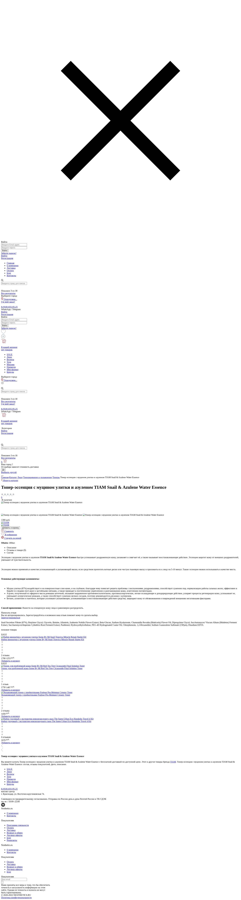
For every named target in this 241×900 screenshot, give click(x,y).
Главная (10, 263)
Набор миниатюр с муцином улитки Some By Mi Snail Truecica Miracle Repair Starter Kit (42, 639)
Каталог (13, 477)
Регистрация (7, 258)
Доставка (11, 268)
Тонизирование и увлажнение (37, 477)
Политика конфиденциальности (16, 897)
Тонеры (56, 477)
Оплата (10, 270)
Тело (9, 362)
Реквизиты (12, 840)
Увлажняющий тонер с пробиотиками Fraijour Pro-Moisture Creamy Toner (35, 695)
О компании (12, 265)
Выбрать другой (9, 472)
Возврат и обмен (15, 833)
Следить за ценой (12, 538)
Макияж (11, 364)
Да (3, 470)
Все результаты (8, 293)
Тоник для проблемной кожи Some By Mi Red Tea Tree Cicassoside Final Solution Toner (41, 668)
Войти (4, 251)
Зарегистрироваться (10, 618)
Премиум (11, 367)
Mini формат (12, 369)
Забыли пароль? (8, 253)
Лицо (9, 357)
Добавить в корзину (10, 528)
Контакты (11, 275)
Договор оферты (14, 835)
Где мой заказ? (8, 302)
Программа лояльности (18, 825)
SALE (9, 354)
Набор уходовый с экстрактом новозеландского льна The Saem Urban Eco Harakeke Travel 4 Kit (46, 721)
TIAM (173, 762)
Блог (9, 273)
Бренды (10, 372)
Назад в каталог (10, 480)
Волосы (10, 359)
